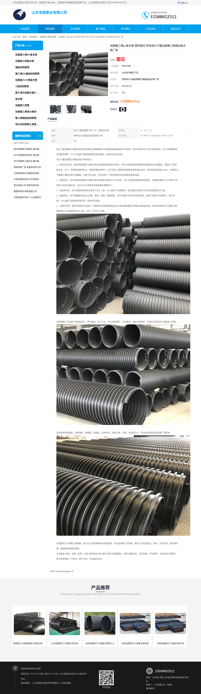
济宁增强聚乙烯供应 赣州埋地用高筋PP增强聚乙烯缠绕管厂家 (28, 161)
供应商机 (50, 29)
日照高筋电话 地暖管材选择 (26, 173)
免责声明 (47, 683)
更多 (39, 136)
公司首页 (25, 29)
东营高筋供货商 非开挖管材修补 (28, 179)
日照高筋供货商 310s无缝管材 (27, 197)
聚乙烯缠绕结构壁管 (25, 118)
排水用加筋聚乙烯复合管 (28, 124)
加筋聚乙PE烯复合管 (26, 80)
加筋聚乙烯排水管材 (25, 111)
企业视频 (75, 29)
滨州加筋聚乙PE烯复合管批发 (99, 643)
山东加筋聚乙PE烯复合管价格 (29, 643)
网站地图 (67, 683)
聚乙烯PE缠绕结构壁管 (27, 73)
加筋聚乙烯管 (22, 105)
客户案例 (100, 29)
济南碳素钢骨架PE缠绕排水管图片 (170, 643)
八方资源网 (37, 683)
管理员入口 (57, 683)
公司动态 (150, 29)
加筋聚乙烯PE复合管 (26, 54)
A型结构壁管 (22, 86)
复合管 (18, 99)
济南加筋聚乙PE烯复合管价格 (135, 643)
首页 (25, 37)
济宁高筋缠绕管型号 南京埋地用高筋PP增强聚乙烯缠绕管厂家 (28, 155)
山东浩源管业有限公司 (69, 674)
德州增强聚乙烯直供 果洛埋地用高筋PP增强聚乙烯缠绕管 (28, 149)
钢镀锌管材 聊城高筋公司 (25, 191)
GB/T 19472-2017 (21, 143)
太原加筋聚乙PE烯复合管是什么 (64, 643)
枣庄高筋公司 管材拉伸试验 (26, 185)
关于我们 (125, 29)
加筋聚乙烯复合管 (48, 37)
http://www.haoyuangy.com (61, 571)
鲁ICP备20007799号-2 (49, 674)
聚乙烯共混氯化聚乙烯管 (28, 92)
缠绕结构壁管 (22, 67)
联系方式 (176, 29)
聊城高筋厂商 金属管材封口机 (27, 167)
